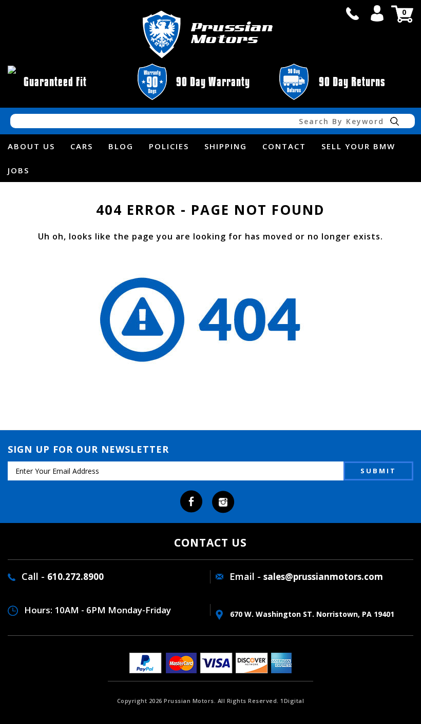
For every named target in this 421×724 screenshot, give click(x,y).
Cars (81, 146)
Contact (284, 146)
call (352, 13)
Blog (120, 146)
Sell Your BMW (358, 146)
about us (31, 146)
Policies (169, 146)
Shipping (225, 146)
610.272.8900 (75, 576)
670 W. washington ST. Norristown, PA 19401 (311, 614)
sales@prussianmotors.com (323, 576)
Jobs (18, 170)
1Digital (292, 701)
